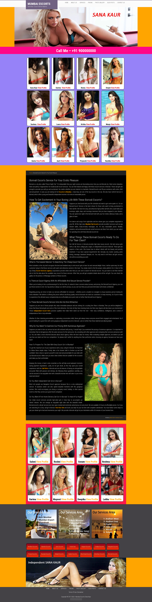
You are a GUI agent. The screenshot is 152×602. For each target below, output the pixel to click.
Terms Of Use (72, 592)
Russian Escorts (46, 554)
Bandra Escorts (45, 547)
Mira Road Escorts (86, 554)
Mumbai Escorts (39, 4)
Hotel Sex (73, 547)
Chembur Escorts (99, 554)
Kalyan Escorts (86, 547)
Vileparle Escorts (113, 547)
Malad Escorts (59, 554)
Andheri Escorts (32, 547)
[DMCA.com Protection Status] (76, 600)
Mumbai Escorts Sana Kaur (83, 597)
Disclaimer (80, 592)
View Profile (42, 88)
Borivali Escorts (112, 554)
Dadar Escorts (72, 554)
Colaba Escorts (99, 547)
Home (30, 173)
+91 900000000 (84, 50)
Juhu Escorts (59, 547)
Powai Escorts (32, 554)
